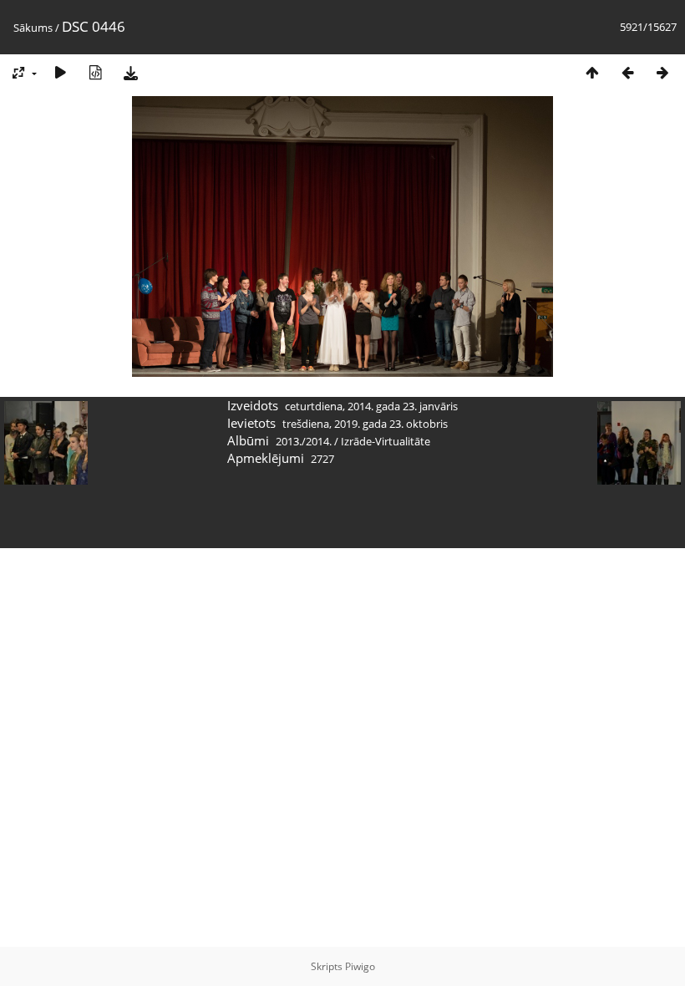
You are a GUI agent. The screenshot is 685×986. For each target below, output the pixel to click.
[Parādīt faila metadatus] (95, 72)
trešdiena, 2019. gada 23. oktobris (365, 423)
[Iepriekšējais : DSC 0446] (627, 72)
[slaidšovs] (60, 72)
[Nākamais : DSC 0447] (662, 72)
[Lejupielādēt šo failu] (130, 72)
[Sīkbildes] (592, 72)
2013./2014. (304, 441)
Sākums (33, 27)
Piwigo (360, 966)
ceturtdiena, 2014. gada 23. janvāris (371, 406)
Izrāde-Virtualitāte (385, 441)
